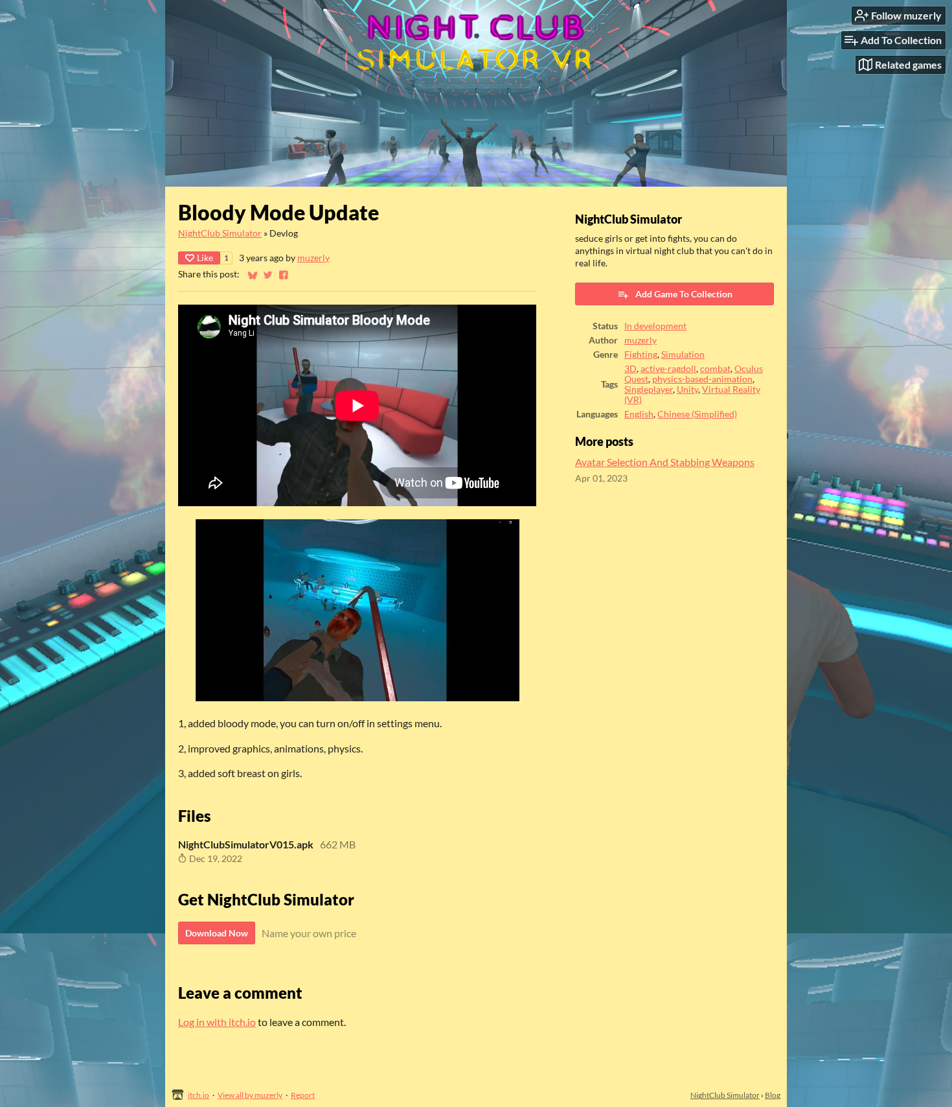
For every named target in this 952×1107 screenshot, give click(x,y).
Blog (772, 1095)
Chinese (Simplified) (697, 414)
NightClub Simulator (220, 233)
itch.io (198, 1095)
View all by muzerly (250, 1095)
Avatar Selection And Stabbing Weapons (664, 462)
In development (655, 326)
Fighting (640, 354)
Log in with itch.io (217, 1022)
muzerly (313, 258)
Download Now (216, 932)
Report (303, 1095)
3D (630, 369)
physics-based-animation (702, 379)
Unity (687, 389)
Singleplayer (648, 389)
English (638, 414)
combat (715, 369)
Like (205, 257)
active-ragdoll (668, 369)
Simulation (683, 354)
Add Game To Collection (683, 293)
